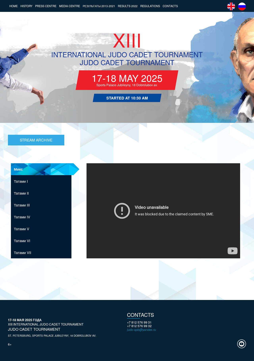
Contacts (170, 6)
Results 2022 (128, 6)
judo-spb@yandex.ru (141, 329)
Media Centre (69, 6)
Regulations (150, 6)
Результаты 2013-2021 (99, 6)
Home (13, 6)
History (26, 6)
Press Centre (45, 6)
